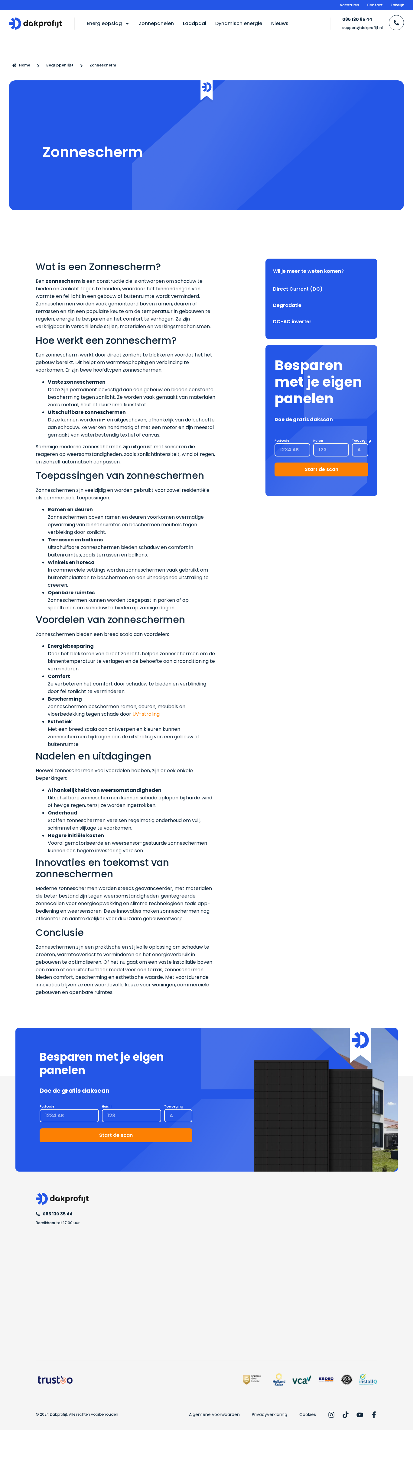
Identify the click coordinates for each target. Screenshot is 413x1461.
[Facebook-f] (374, 1414)
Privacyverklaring (269, 1414)
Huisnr (318, 440)
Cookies (307, 1414)
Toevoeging (361, 440)
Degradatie (287, 305)
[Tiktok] (345, 1414)
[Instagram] (331, 1414)
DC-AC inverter (292, 321)
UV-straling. (146, 714)
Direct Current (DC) (298, 288)
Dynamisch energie (238, 23)
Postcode (282, 440)
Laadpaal (194, 23)
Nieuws (279, 23)
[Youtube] (359, 1414)
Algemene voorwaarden (214, 1414)
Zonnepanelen (156, 23)
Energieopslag (104, 23)
